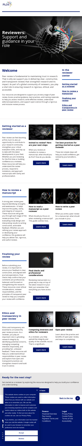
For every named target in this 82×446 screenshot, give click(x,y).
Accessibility (67, 421)
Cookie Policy (67, 416)
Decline (21, 438)
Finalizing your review (69, 99)
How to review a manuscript (70, 92)
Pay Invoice (46, 416)
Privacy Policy (67, 414)
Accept (21, 433)
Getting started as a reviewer (69, 85)
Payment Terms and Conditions (50, 419)
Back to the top (66, 398)
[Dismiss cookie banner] (37, 390)
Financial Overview (49, 414)
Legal (64, 411)
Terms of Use (67, 418)
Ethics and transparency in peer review (69, 107)
